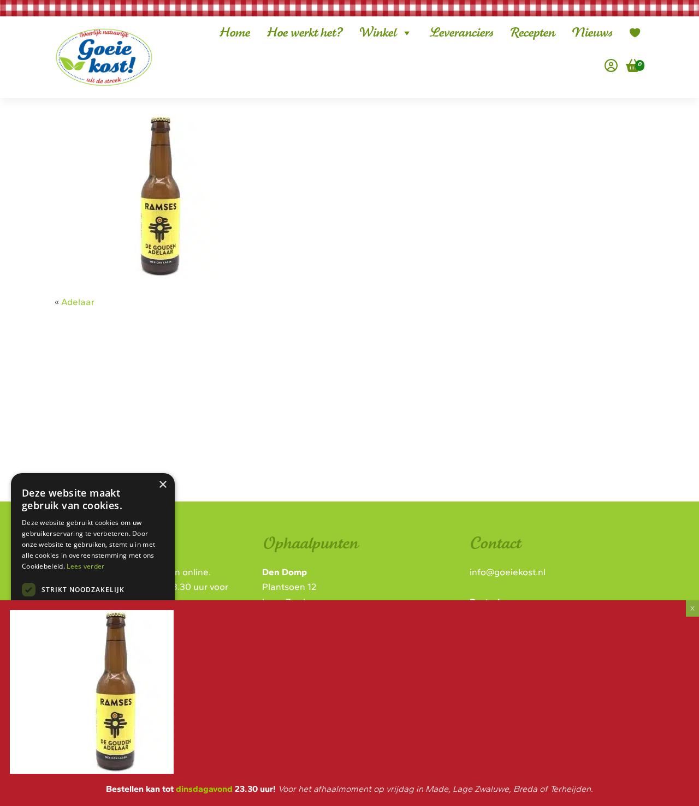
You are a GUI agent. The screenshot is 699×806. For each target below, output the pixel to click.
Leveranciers (461, 33)
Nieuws (591, 33)
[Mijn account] (611, 65)
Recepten (532, 33)
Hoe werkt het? (304, 33)
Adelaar (77, 301)
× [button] (162, 485)
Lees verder (85, 566)
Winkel (377, 33)
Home (234, 33)
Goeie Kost (95, 40)
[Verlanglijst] (635, 32)
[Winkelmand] (629, 65)
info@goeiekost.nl (508, 571)
